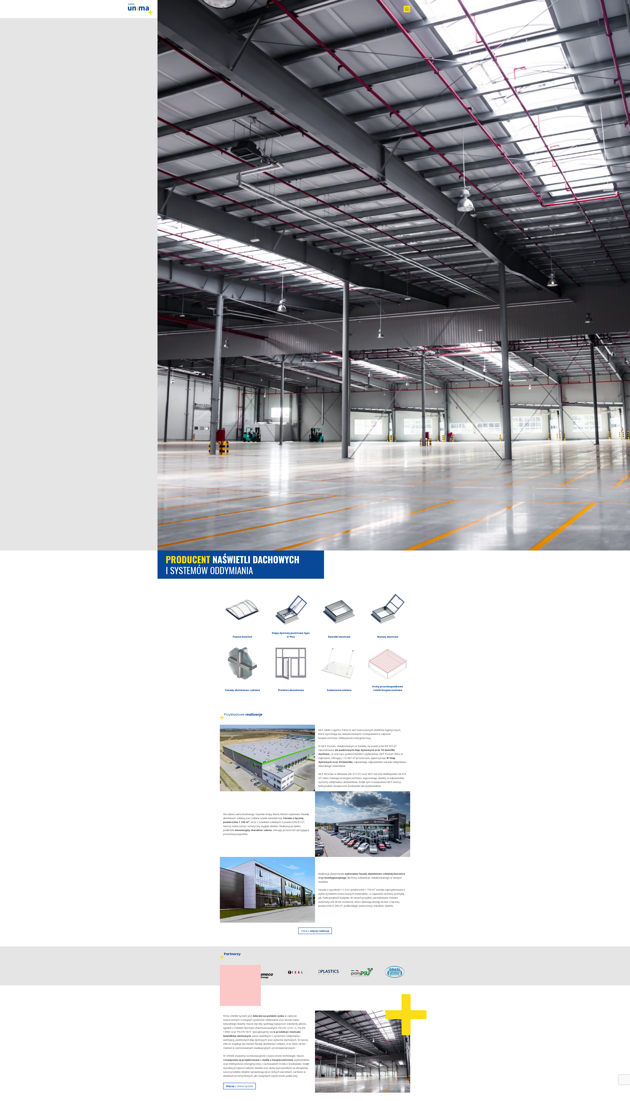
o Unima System (239, 1086)
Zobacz (315, 930)
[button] (407, 9)
